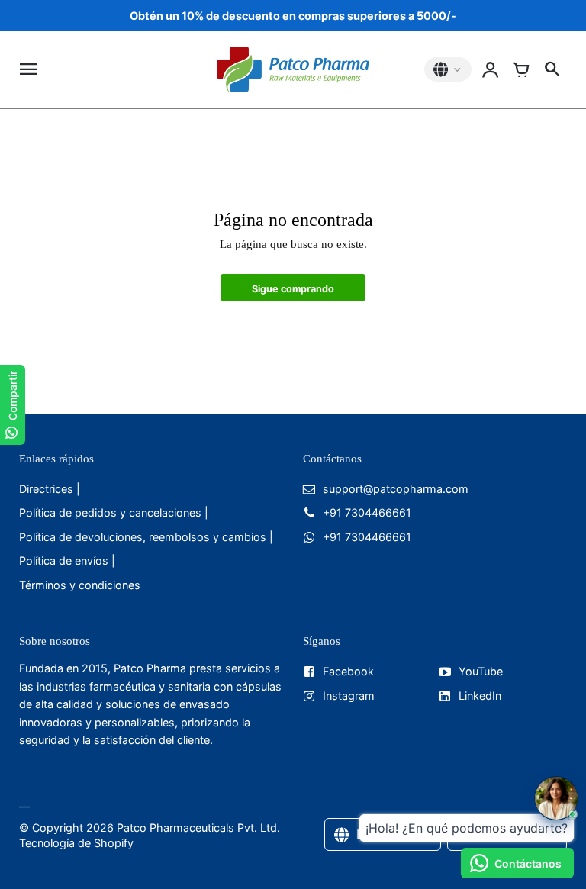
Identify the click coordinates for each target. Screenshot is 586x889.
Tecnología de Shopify (76, 842)
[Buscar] (551, 69)
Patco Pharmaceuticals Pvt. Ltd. (198, 827)
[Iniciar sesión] (490, 69)
